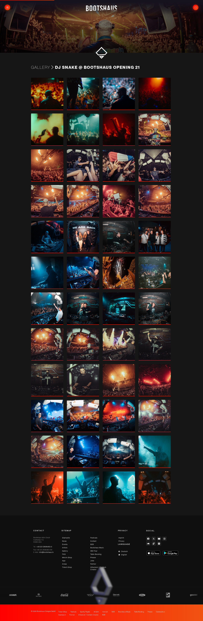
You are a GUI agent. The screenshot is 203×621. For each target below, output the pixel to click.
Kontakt (93, 541)
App (63, 561)
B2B (92, 544)
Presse (93, 557)
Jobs (92, 561)
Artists (64, 548)
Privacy (121, 541)
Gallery (40, 67)
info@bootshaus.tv (46, 552)
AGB (103, 615)
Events (65, 544)
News (64, 541)
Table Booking (96, 554)
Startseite (66, 538)
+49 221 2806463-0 (44, 547)
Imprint (121, 538)
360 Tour (93, 551)
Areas (64, 564)
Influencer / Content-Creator (98, 568)
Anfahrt (96, 612)
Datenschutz (160, 612)
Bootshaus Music (97, 548)
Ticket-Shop (67, 567)
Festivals (93, 538)
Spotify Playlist (85, 612)
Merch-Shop (67, 557)
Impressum (62, 615)
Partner (93, 564)
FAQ (64, 554)
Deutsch (124, 551)
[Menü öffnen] (7, 7)
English (124, 555)
